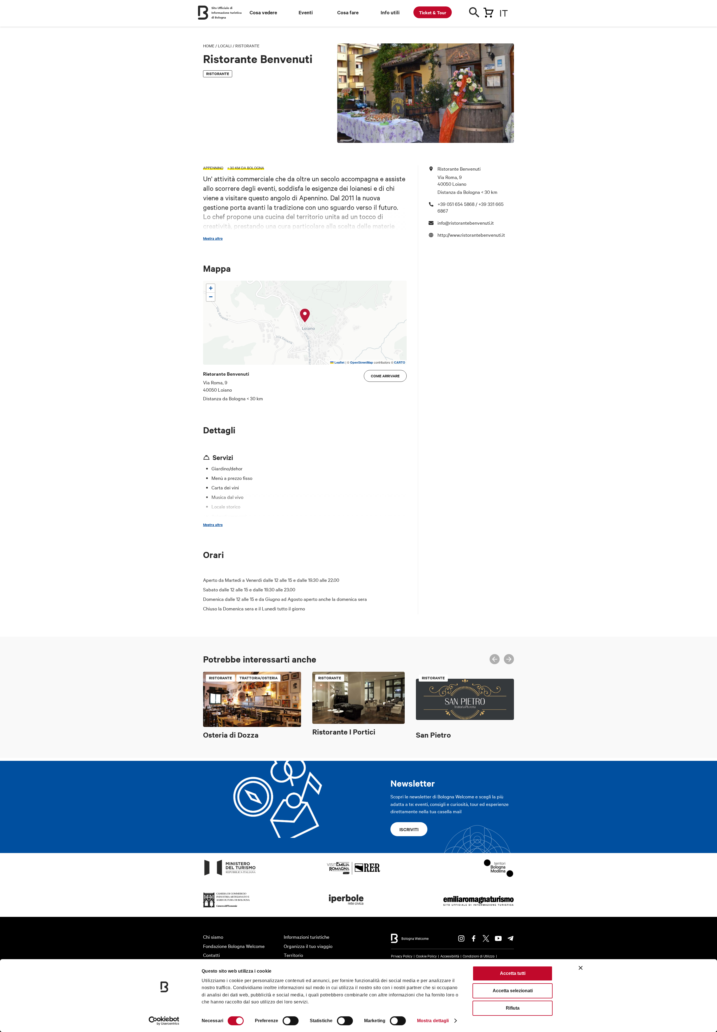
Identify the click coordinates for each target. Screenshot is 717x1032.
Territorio (293, 955)
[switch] (291, 1020)
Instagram (461, 938)
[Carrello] (488, 11)
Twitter (486, 938)
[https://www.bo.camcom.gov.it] (226, 907)
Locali (225, 45)
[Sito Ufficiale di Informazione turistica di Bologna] (203, 13)
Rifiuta (513, 1008)
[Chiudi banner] (581, 968)
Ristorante (247, 45)
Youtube (498, 938)
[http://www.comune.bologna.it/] (346, 907)
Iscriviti (408, 829)
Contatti (211, 955)
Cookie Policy (426, 955)
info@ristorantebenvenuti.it (465, 222)
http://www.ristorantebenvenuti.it (471, 234)
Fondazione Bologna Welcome (234, 946)
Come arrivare (385, 375)
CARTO (399, 362)
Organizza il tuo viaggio (308, 946)
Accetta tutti (512, 973)
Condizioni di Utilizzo (479, 955)
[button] (305, 316)
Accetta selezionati (513, 990)
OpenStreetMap (361, 362)
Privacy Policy (401, 955)
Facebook (473, 938)
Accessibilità (449, 955)
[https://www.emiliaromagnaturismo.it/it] (478, 907)
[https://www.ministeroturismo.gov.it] (230, 875)
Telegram (510, 938)
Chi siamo (213, 936)
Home (208, 45)
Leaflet (339, 362)
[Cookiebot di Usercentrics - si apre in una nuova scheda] (163, 1020)
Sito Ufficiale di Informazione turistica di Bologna (226, 12)
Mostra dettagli (433, 1020)
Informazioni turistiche (306, 936)
